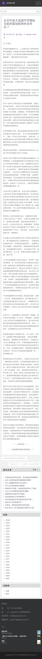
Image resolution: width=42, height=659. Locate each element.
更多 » (35, 469)
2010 (7, 562)
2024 (8, 526)
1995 (7, 578)
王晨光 (20, 34)
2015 (7, 551)
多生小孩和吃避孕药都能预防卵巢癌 (18, 480)
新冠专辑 (28, 34)
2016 (7, 548)
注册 (7, 591)
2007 (8, 565)
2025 (8, 523)
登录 (7, 594)
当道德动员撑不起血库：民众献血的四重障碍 (21, 477)
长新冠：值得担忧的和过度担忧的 (17, 505)
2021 (7, 534)
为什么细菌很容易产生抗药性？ (16, 483)
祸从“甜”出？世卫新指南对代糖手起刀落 (19, 508)
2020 (8, 537)
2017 (7, 545)
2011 (7, 559)
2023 (8, 528)
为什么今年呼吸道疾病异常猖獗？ (17, 491)
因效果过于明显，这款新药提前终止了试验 (20, 488)
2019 (7, 540)
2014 (7, 553)
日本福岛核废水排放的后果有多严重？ (19, 499)
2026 (8, 520)
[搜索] (38, 11)
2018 (7, 542)
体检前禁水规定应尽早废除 (15, 494)
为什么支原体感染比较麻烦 (15, 486)
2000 (8, 573)
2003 (8, 570)
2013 (7, 556)
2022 (8, 531)
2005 (8, 567)
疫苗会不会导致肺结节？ (14, 502)
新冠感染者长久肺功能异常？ (15, 497)
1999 (7, 576)
